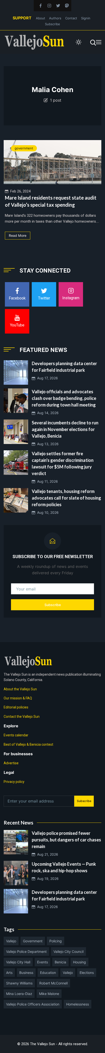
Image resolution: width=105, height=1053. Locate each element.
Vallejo (11, 941)
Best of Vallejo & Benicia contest (28, 744)
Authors (55, 18)
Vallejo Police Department (26, 951)
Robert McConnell (53, 983)
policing (55, 941)
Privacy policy (14, 782)
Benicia (60, 962)
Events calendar (16, 735)
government (24, 148)
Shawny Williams (19, 983)
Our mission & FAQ (18, 698)
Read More (17, 235)
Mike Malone (49, 994)
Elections (87, 972)
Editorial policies (16, 707)
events (42, 962)
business (26, 972)
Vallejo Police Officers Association (32, 1004)
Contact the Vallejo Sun (22, 716)
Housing (79, 962)
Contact (71, 18)
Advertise (11, 763)
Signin (85, 18)
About (40, 18)
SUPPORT (22, 17)
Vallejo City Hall (18, 962)
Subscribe (52, 24)
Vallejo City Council (68, 951)
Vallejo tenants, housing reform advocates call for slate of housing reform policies (66, 498)
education (48, 972)
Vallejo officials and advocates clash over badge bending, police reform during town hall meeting (64, 398)
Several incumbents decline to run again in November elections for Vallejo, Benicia (65, 429)
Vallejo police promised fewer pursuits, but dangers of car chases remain (66, 839)
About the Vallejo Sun (20, 689)
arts (9, 972)
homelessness (77, 1004)
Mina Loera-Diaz (19, 994)
